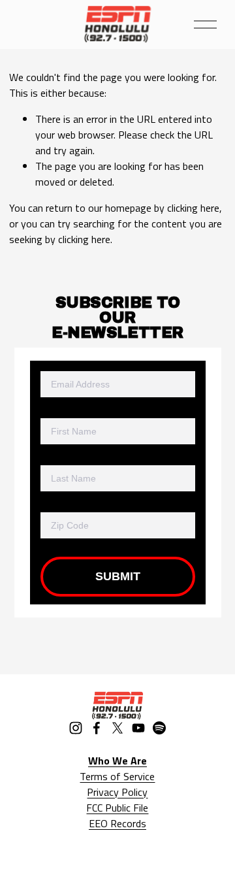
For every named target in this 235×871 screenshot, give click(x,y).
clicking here (193, 208)
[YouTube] (138, 727)
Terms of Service (117, 776)
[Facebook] (96, 727)
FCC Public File (117, 807)
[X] (117, 727)
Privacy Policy (117, 792)
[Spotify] (159, 727)
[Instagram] (75, 727)
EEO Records (117, 823)
